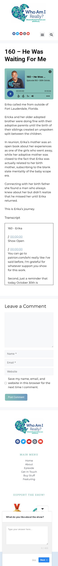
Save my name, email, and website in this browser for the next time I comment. (29, 383)
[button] (42, 34)
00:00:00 (16, 236)
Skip (34, 559)
